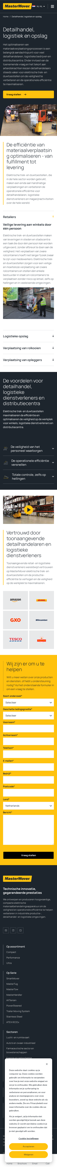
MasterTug (12, 983)
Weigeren (28, 1154)
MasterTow (12, 989)
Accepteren (28, 1146)
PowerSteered (14, 1005)
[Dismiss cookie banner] (47, 1064)
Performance (13, 957)
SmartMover (12, 978)
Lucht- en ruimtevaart (17, 1037)
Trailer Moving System (18, 1011)
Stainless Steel (14, 1016)
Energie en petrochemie (19, 1057)
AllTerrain (11, 1000)
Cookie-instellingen (29, 1138)
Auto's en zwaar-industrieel (20, 1043)
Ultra (9, 963)
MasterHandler (14, 994)
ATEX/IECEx (12, 1022)
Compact (11, 952)
